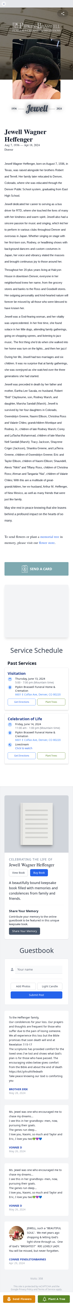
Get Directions (21, 702)
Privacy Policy (26, 1289)
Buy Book (39, 872)
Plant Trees (51, 702)
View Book (18, 872)
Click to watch (23, 748)
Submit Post (36, 995)
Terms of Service (46, 1289)
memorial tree (49, 536)
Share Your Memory (24, 931)
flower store (47, 542)
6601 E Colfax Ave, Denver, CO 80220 (38, 694)
